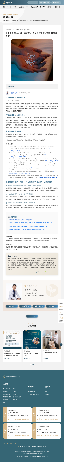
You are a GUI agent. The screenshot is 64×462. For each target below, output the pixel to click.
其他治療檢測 (34, 7)
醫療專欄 (57, 7)
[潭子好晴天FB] (12, 419)
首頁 (4, 20)
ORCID (48, 272)
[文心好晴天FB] (12, 435)
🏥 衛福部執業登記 (40, 272)
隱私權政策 (45, 456)
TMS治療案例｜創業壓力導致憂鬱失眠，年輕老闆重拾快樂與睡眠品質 (30, 223)
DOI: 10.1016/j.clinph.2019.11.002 (47, 177)
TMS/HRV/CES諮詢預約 (22, 419)
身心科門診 (13, 7)
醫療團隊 (42, 7)
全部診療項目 (7, 394)
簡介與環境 (31, 392)
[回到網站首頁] (11, 2)
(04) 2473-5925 (14, 429)
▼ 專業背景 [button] (53, 272)
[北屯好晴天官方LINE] (38, 435)
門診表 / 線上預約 (33, 394)
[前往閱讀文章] (12, 339)
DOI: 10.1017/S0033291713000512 (34, 167)
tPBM (15, 399)
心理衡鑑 (5, 399)
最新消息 (50, 7)
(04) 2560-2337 (44, 413)
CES (14, 391)
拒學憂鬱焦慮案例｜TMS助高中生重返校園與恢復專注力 (26, 230)
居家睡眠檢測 (17, 397)
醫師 (45, 392)
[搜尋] (36, 2)
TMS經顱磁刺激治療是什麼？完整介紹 (20, 220)
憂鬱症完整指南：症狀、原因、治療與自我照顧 (12, 355)
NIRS (14, 389)
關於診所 (5, 7)
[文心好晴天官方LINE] (8, 435)
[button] (55, 86)
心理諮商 (21, 7)
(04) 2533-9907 (14, 413)
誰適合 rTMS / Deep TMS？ (50, 355)
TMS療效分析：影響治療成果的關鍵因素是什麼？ (32, 355)
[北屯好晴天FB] (41, 435)
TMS (27, 7)
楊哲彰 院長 (14, 93)
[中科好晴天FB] (41, 419)
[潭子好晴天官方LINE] (8, 419)
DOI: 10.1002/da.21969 (51, 161)
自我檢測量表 (7, 397)
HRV (14, 394)
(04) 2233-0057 (44, 429)
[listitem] (4, 443)
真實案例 (14, 20)
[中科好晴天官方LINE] (38, 419)
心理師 (46, 394)
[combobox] (31, 2)
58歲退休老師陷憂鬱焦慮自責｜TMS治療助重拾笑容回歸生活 (28, 226)
